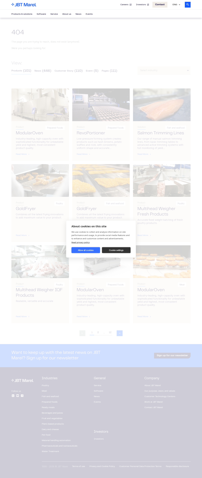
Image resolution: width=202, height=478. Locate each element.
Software (41, 14)
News (78, 14)
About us (66, 14)
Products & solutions (21, 14)
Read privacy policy (80, 242)
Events (89, 14)
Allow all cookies (86, 250)
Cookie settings (116, 250)
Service (54, 14)
